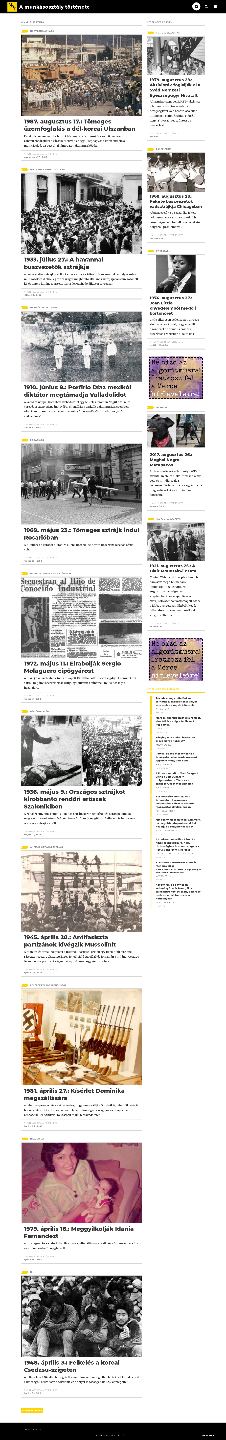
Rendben (208, 1435)
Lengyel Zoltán (164, 854)
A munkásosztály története (40, 154)
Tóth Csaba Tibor (165, 811)
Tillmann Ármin (164, 709)
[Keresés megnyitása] (206, 9)
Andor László (163, 745)
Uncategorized (33, 1429)
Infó (123, 1435)
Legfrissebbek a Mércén (163, 689)
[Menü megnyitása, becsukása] (215, 6)
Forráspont (162, 729)
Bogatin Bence (164, 764)
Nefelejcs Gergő (186, 854)
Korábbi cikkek (32, 1410)
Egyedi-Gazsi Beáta (166, 830)
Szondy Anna (163, 876)
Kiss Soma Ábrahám (167, 902)
